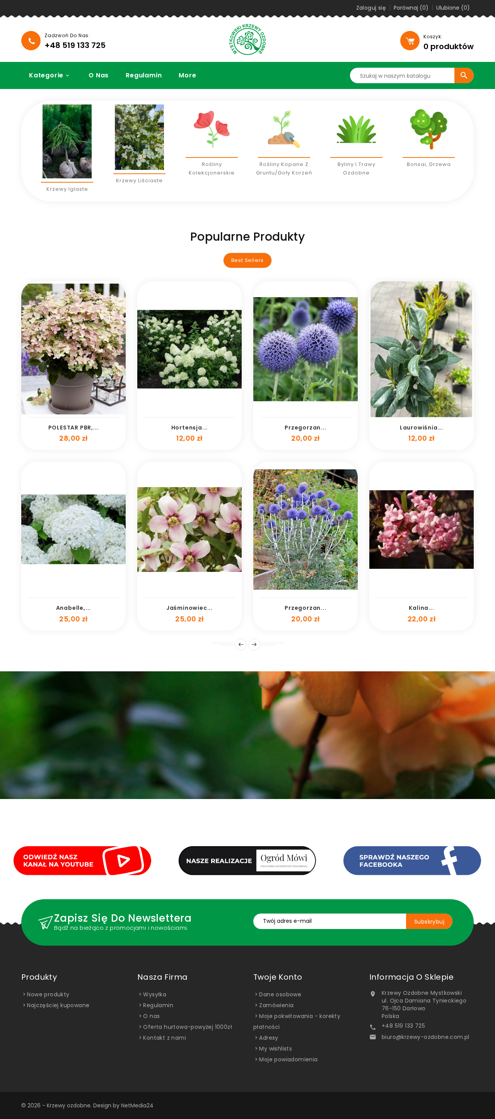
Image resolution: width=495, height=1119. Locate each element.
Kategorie (49, 75)
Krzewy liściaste (139, 180)
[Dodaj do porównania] (82, 413)
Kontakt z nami (164, 1038)
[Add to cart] (48, 413)
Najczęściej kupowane (58, 1005)
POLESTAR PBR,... (73, 427)
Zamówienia (276, 1005)
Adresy (268, 1038)
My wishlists (275, 1048)
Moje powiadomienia (288, 1059)
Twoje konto (277, 977)
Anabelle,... (73, 608)
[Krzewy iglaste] (67, 141)
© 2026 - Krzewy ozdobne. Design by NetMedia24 (87, 1105)
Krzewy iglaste (67, 189)
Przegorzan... (305, 427)
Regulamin (144, 75)
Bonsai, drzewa (429, 164)
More (187, 75)
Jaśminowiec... (189, 608)
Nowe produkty (48, 994)
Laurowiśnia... (421, 427)
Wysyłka (154, 994)
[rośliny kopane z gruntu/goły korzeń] (284, 129)
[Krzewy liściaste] (139, 137)
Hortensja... (189, 427)
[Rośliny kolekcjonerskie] (211, 129)
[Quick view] (99, 413)
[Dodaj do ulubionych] (65, 413)
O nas (99, 75)
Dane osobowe (280, 994)
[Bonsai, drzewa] (428, 129)
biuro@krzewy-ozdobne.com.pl (425, 1037)
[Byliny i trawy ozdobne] (356, 129)
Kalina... (421, 608)
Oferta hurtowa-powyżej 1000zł (187, 1027)
